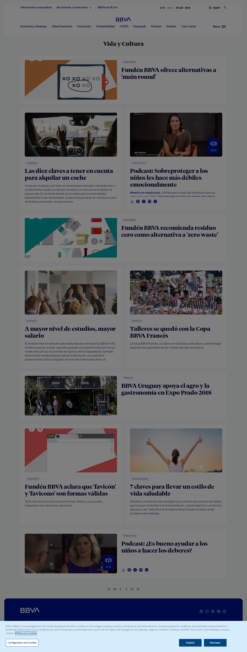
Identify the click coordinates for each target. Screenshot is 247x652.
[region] (123, 636)
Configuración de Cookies (22, 642)
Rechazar (215, 642)
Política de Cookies (26, 633)
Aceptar (190, 642)
